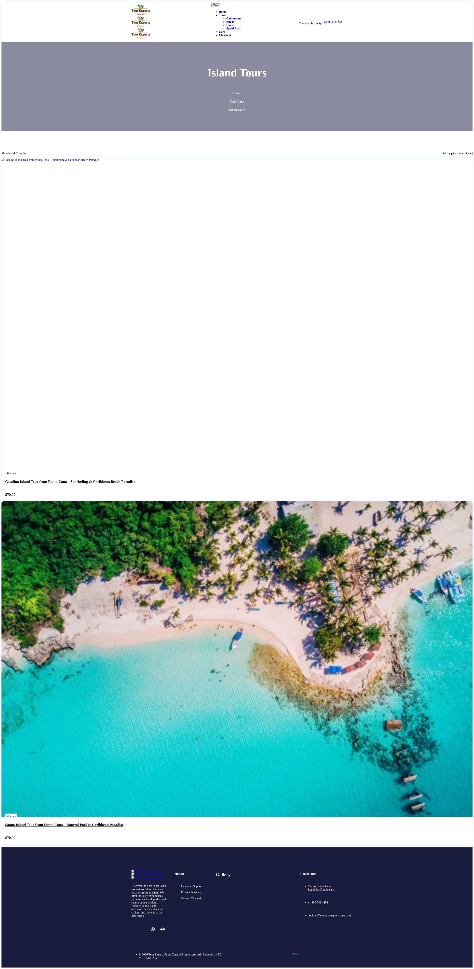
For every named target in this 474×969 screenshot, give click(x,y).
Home (222, 11)
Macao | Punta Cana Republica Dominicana (321, 888)
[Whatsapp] (153, 929)
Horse (230, 25)
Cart (222, 31)
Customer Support (191, 886)
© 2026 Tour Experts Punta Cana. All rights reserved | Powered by (178, 954)
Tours (222, 15)
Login (328, 21)
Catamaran (233, 18)
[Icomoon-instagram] (143, 929)
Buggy (230, 21)
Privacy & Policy (191, 892)
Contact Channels (191, 898)
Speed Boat (233, 28)
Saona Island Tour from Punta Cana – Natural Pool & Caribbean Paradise (64, 825)
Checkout (225, 35)
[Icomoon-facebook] (133, 929)
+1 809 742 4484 (318, 902)
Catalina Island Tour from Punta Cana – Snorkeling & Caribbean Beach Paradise (70, 482)
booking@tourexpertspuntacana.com (329, 915)
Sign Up (337, 21)
